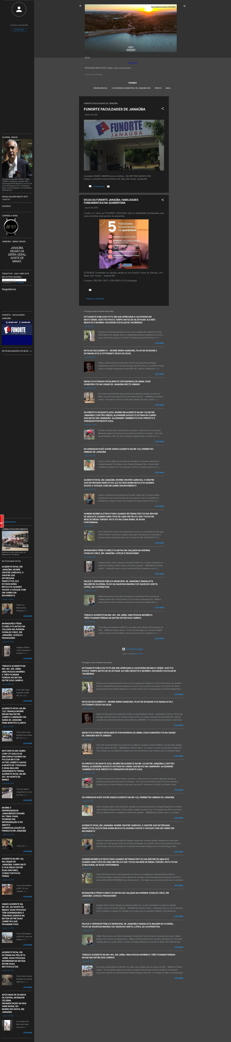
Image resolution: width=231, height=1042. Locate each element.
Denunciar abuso (9, 522)
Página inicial (100, 88)
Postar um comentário (95, 299)
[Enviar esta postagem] (108, 187)
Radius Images (139, 654)
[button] (162, 109)
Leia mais (159, 343)
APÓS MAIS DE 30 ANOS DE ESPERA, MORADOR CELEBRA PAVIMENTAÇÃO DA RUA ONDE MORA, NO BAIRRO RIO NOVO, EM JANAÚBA (14, 1003)
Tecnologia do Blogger (134, 649)
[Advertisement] (178, 132)
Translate (20, 282)
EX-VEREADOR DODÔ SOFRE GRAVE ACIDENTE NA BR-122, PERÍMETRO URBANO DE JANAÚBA (128, 797)
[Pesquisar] (184, 6)
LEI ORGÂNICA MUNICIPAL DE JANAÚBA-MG (131, 88)
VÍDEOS (158, 88)
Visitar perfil (19, 30)
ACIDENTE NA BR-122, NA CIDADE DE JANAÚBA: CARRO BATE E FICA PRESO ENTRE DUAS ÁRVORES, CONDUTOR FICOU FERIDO (14, 867)
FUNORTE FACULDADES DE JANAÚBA (114, 109)
